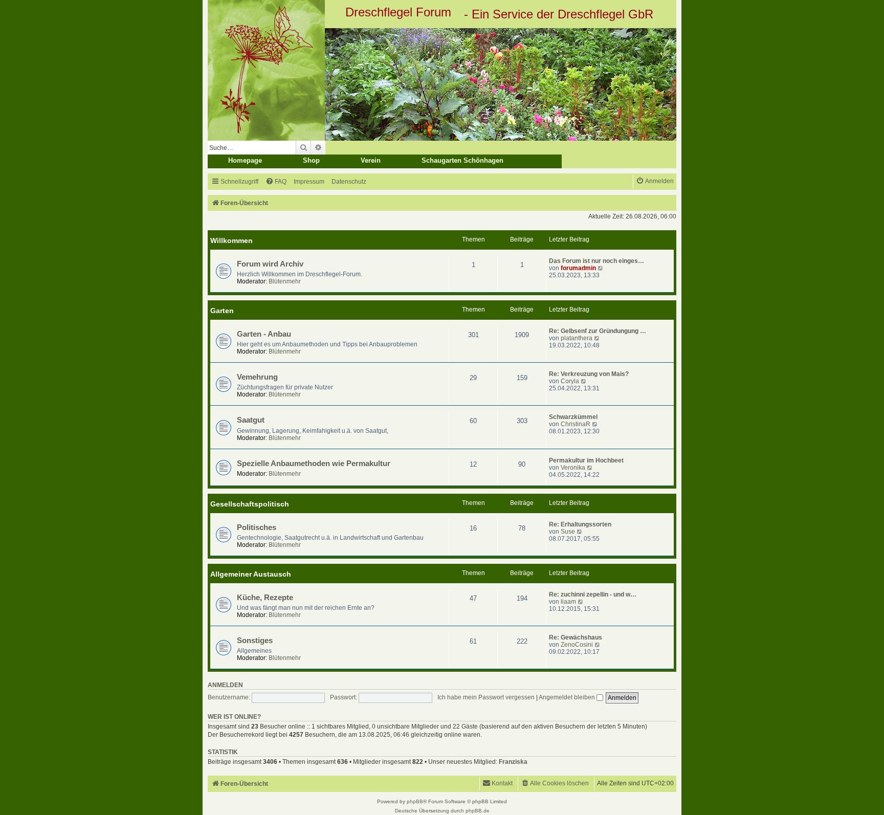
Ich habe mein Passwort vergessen (486, 697)
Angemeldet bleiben (567, 697)
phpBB (415, 801)
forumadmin (578, 268)
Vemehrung (257, 377)
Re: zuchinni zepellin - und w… (592, 594)
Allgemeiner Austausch (250, 574)
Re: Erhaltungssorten (580, 524)
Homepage (245, 160)
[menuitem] (276, 182)
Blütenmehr (285, 281)
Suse (568, 531)
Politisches (256, 527)
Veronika (573, 467)
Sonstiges (255, 640)
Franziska (513, 761)
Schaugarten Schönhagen (462, 160)
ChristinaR (575, 424)
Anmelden (225, 685)
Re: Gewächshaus (575, 637)
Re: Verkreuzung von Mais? (589, 374)
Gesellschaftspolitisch (249, 504)
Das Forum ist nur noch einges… (596, 261)
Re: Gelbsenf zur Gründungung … (597, 331)
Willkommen (231, 240)
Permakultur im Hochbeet (586, 460)
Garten (222, 310)
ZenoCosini (577, 644)
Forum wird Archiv (270, 264)
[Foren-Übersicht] (442, 84)
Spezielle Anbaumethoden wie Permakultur (313, 463)
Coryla (570, 381)
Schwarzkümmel (573, 417)
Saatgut (250, 420)
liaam (568, 601)
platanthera (576, 338)
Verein (371, 160)
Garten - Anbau (264, 334)
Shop (311, 160)
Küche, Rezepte (265, 597)
